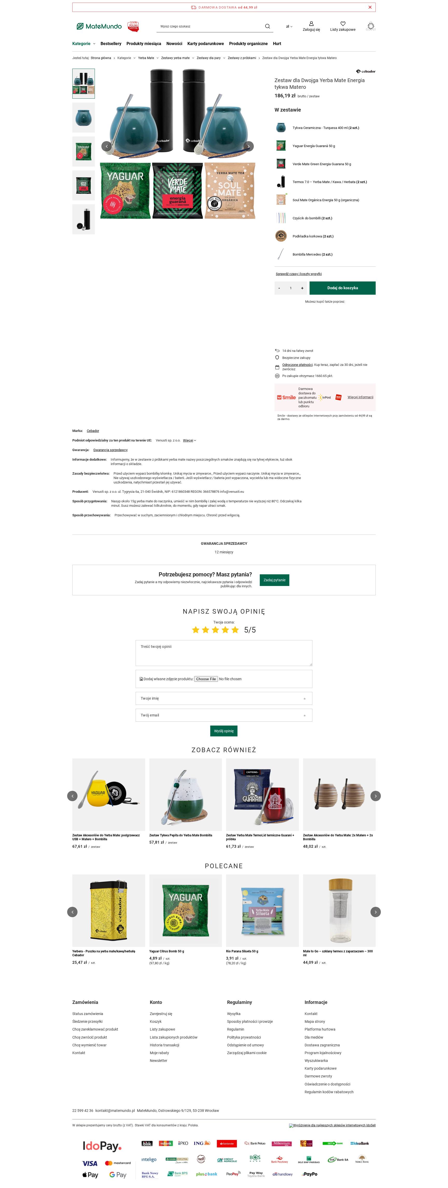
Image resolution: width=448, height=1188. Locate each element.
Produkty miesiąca (144, 43)
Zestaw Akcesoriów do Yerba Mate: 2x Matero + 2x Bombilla (338, 837)
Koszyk (156, 1021)
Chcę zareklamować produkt (95, 1029)
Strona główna (101, 58)
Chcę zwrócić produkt (89, 1037)
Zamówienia (85, 1002)
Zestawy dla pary (209, 58)
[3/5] (215, 630)
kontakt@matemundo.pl (115, 1111)
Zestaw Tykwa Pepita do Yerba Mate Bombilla (180, 835)
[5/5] (235, 630)
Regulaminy (239, 1002)
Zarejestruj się (161, 1014)
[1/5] (195, 630)
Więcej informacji (360, 397)
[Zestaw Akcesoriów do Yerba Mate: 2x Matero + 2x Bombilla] (339, 794)
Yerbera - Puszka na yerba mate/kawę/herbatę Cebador (103, 953)
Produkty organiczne (248, 43)
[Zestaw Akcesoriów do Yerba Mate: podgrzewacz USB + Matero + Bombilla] (108, 794)
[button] (106, 146)
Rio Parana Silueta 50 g (242, 951)
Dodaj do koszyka (342, 288)
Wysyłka (234, 1014)
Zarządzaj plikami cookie (247, 1053)
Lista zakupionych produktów (174, 1037)
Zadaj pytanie (274, 580)
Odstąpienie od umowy (245, 1045)
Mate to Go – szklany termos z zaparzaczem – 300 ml (338, 953)
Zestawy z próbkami (242, 58)
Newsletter (158, 1061)
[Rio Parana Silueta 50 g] (262, 910)
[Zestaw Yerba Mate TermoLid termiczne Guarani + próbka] (262, 794)
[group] (177, 146)
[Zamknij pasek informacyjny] (370, 7)
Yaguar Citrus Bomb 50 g (166, 951)
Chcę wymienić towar (89, 1045)
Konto (156, 1002)
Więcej (188, 440)
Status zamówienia (87, 1014)
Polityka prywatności (244, 1037)
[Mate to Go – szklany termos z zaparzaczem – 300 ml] (339, 910)
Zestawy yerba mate (175, 58)
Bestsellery (111, 43)
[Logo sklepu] (106, 26)
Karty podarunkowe (205, 43)
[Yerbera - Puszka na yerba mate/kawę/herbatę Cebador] (108, 910)
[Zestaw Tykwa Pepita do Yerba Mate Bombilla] (185, 794)
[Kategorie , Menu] (95, 44)
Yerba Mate (146, 58)
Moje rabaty (159, 1053)
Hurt (277, 43)
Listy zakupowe (162, 1029)
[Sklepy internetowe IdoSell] (332, 1126)
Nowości (174, 43)
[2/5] (205, 630)
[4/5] (225, 630)
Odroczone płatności (297, 365)
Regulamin (235, 1029)
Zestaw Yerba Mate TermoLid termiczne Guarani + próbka (260, 837)
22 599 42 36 (82, 1111)
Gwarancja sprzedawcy (110, 450)
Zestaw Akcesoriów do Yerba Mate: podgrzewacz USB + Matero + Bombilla (106, 837)
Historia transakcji (164, 1045)
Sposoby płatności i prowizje (250, 1021)
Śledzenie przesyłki (87, 1021)
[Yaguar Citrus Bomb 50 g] (185, 910)
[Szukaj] (267, 26)
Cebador (93, 431)
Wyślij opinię (224, 731)
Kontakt (78, 1053)
